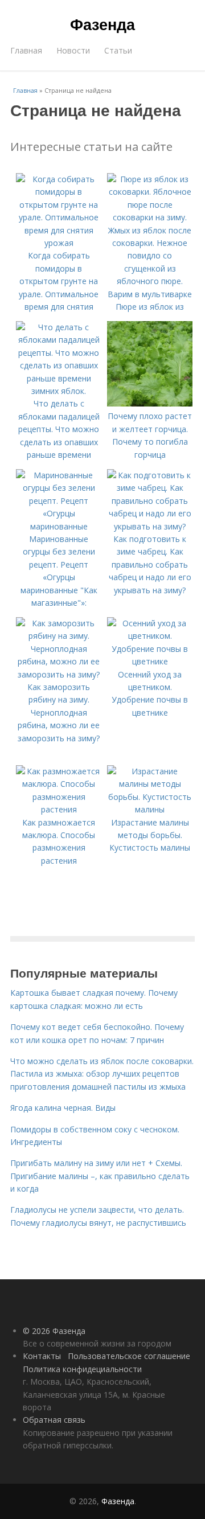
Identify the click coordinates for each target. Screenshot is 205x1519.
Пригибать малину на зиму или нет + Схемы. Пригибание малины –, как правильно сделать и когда (100, 1175)
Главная (26, 50)
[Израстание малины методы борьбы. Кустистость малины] (149, 809)
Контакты (42, 1355)
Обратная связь (54, 1419)
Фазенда (102, 24)
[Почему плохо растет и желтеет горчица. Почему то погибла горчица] (149, 403)
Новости (73, 50)
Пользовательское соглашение (129, 1355)
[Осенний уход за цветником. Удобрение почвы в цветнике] (149, 661)
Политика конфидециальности (82, 1369)
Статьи (118, 50)
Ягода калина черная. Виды (63, 1107)
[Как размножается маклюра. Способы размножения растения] (58, 809)
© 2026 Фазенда (54, 1330)
